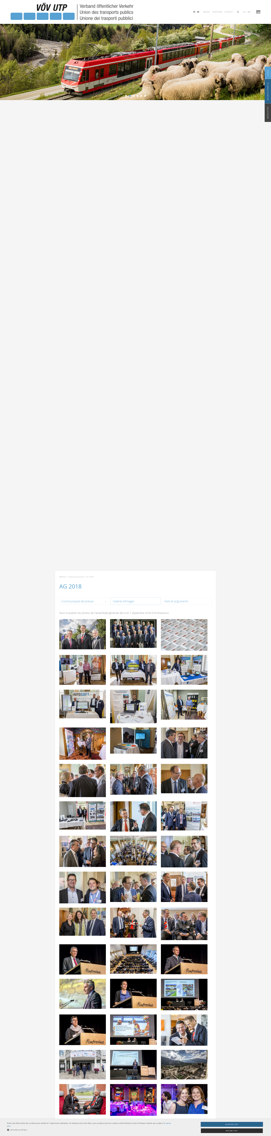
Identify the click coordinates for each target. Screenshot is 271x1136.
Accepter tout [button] (231, 1124)
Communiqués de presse (77, 601)
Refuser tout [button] (232, 1131)
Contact (228, 12)
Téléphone (217, 12)
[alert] (135, 1127)
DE (244, 12)
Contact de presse (76, 576)
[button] (90, 1130)
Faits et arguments (176, 601)
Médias (206, 12)
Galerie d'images (123, 601)
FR (249, 12)
